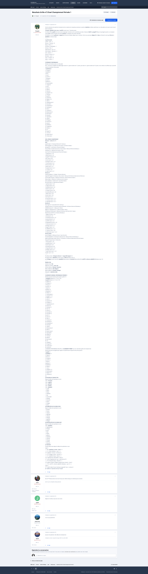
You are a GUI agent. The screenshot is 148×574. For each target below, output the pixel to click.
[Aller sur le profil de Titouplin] (32, 16)
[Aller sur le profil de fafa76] (37, 534)
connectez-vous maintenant (69, 551)
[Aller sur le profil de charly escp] (37, 517)
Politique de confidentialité (40, 571)
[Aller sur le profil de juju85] (37, 498)
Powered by (111, 571)
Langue (32, 571)
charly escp (37, 521)
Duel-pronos (53, 16)
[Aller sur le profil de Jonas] (37, 478)
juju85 (37, 502)
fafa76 (37, 538)
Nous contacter (49, 571)
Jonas (37, 482)
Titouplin (37, 16)
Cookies (55, 571)
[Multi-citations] (45, 472)
